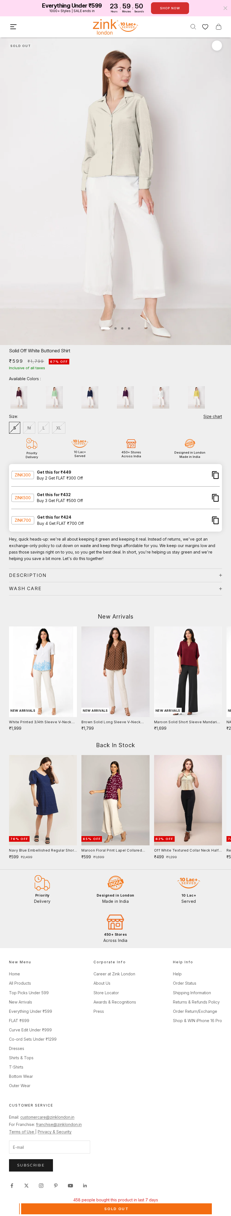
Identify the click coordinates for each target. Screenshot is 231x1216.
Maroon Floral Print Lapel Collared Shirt (111, 850)
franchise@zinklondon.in (59, 1124)
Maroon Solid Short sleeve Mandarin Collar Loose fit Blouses (186, 722)
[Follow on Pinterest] (56, 1185)
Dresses (16, 1048)
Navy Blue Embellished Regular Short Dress (42, 850)
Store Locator (106, 992)
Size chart (212, 416)
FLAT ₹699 (19, 1020)
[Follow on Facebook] (12, 1185)
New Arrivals (20, 1002)
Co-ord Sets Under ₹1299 (33, 1039)
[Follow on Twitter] (26, 1185)
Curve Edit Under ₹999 (30, 1029)
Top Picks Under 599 (29, 992)
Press (99, 1011)
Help (177, 973)
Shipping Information (192, 992)
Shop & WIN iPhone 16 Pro (197, 1020)
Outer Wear (19, 1085)
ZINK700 (23, 520)
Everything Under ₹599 (30, 1011)
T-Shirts (16, 1067)
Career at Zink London (114, 973)
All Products (20, 983)
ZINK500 (23, 497)
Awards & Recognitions (115, 1002)
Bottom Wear (21, 1076)
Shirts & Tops (21, 1057)
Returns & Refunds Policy (196, 1002)
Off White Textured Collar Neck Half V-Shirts (186, 850)
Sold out (116, 1208)
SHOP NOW (170, 8)
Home (14, 973)
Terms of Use (22, 1131)
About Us (102, 983)
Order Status (184, 983)
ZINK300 (23, 474)
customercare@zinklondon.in (47, 1117)
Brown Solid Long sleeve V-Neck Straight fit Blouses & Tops (111, 722)
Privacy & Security (55, 1131)
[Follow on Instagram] (41, 1185)
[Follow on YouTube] (70, 1185)
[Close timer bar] (225, 8)
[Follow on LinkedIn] (85, 1185)
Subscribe (31, 1165)
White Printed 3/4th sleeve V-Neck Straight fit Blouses (40, 722)
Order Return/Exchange (195, 1011)
